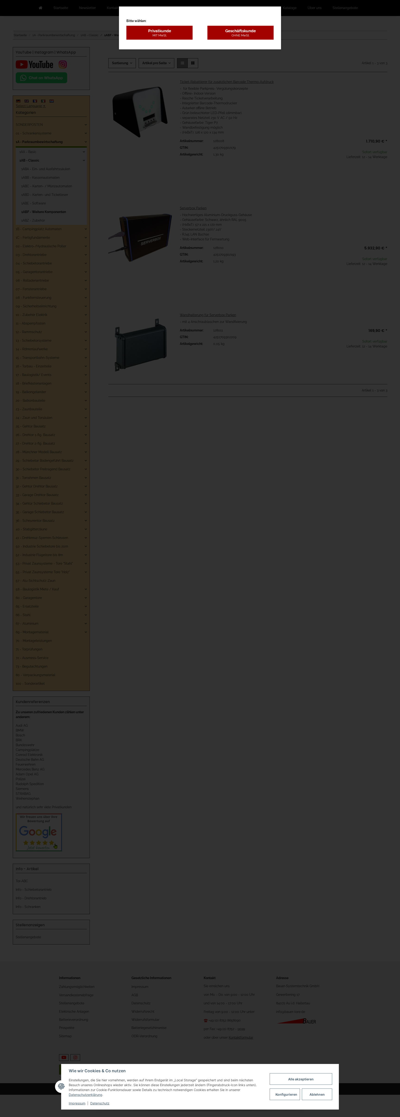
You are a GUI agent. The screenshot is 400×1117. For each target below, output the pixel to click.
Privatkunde (159, 33)
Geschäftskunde (240, 33)
